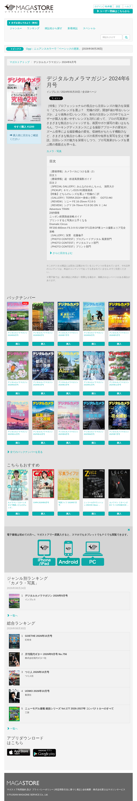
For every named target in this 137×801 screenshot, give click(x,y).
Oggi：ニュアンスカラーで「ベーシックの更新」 (53, 48)
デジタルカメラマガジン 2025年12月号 (119, 383)
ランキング (33, 28)
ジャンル (15, 28)
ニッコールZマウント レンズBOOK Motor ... (93, 503)
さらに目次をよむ (62, 253)
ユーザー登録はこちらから (114, 11)
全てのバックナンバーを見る (26, 452)
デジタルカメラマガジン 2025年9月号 (68, 433)
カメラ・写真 (54, 151)
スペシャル (89, 28)
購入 (18, 344)
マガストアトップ (20, 62)
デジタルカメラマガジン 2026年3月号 (43, 383)
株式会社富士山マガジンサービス (109, 789)
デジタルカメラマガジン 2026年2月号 (68, 383)
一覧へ (13, 615)
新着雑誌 (73, 28)
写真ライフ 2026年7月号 (68, 503)
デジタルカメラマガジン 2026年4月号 (17, 383)
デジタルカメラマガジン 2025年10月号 (43, 433)
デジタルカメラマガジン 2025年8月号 (93, 433)
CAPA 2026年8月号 (41, 502)
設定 (118, 6)
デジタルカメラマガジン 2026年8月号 (43, 334)
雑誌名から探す (53, 28)
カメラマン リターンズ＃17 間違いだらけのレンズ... (17, 504)
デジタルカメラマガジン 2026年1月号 (93, 383)
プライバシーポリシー (43, 789)
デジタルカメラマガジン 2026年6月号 (93, 334)
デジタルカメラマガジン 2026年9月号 (17, 334)
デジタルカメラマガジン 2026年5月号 (119, 334)
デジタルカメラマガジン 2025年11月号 (17, 433)
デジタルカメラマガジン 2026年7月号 (68, 334)
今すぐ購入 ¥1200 (24, 126)
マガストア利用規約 (16, 789)
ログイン (99, 6)
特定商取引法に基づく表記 (68, 789)
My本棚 (108, 6)
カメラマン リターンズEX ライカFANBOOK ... (119, 503)
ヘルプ (128, 6)
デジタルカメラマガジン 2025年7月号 (119, 433)
